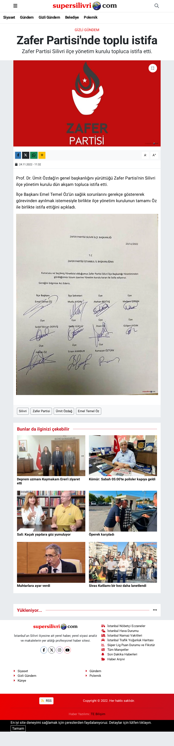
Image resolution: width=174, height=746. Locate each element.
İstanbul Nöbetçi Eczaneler (126, 626)
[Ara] (157, 6)
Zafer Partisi (41, 411)
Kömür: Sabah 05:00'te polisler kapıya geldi (122, 479)
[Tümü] (155, 610)
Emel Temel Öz (88, 411)
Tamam (18, 728)
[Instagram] (59, 650)
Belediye (72, 17)
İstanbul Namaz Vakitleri (124, 635)
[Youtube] (67, 650)
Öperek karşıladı (101, 534)
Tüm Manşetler (118, 650)
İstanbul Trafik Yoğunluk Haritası (130, 640)
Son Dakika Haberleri (122, 654)
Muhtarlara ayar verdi (33, 586)
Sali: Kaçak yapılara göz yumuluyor (44, 534)
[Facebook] (43, 650)
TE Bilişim (98, 714)
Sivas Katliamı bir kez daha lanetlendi (117, 586)
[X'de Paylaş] (25, 155)
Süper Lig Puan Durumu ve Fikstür (131, 645)
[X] (51, 650)
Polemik (90, 17)
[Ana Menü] (15, 6)
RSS (48, 701)
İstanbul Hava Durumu (123, 631)
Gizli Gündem (49, 17)
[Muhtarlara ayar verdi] (51, 562)
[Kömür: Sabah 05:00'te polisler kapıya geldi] (123, 455)
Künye (22, 680)
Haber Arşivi (116, 659)
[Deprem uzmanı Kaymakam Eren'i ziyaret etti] (51, 455)
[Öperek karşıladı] (123, 511)
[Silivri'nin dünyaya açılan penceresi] (85, 5)
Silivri (23, 411)
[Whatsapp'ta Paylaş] (34, 155)
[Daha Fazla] (41, 155)
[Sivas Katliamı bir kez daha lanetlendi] (123, 562)
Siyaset (9, 17)
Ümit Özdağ (64, 411)
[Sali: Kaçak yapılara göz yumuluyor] (51, 511)
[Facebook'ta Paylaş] (18, 155)
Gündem (27, 17)
